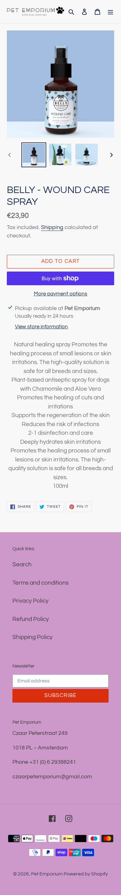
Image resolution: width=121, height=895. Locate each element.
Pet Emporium (47, 873)
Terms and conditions (40, 583)
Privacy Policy (30, 601)
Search (22, 564)
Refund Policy (30, 619)
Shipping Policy (32, 637)
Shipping (52, 227)
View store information (41, 327)
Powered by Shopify (86, 873)
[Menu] (110, 11)
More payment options (60, 294)
